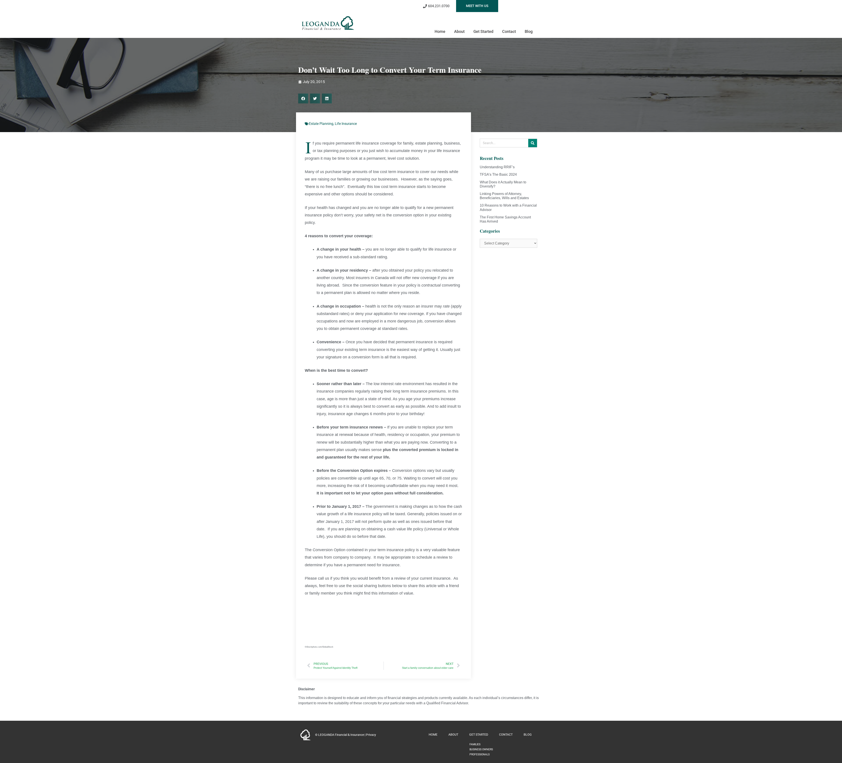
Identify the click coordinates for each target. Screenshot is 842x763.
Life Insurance (346, 124)
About (459, 31)
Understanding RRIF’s (497, 167)
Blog (529, 31)
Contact (509, 31)
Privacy (371, 734)
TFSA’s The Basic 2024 (498, 174)
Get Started (483, 31)
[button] (303, 98)
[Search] (532, 143)
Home (440, 31)
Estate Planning (321, 124)
